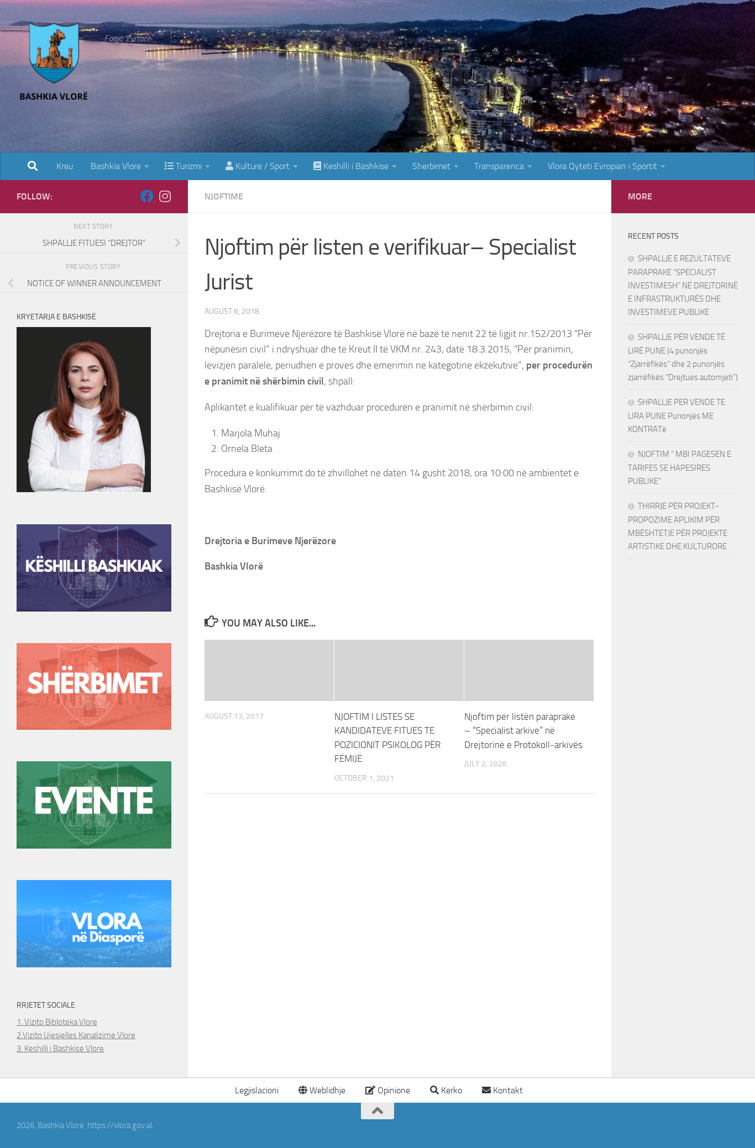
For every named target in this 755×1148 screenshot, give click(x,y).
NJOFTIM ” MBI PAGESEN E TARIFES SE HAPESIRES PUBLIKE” (679, 467)
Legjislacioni (256, 1090)
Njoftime (224, 196)
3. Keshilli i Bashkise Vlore (60, 1049)
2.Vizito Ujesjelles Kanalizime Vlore (76, 1035)
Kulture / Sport (261, 166)
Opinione (392, 1090)
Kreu (64, 166)
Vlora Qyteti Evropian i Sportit (602, 166)
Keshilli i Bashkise (355, 166)
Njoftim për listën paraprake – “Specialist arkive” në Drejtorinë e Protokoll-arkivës (523, 730)
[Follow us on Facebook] (147, 196)
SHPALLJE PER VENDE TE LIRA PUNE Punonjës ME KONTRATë (676, 415)
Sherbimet (431, 166)
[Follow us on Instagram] (164, 196)
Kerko (450, 1090)
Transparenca (499, 166)
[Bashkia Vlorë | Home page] (55, 63)
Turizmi (188, 166)
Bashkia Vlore (114, 166)
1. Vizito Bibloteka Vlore (57, 1022)
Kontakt (507, 1090)
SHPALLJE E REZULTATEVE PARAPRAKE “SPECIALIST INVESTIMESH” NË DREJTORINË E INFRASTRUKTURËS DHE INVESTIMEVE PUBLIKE (683, 285)
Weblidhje (326, 1090)
